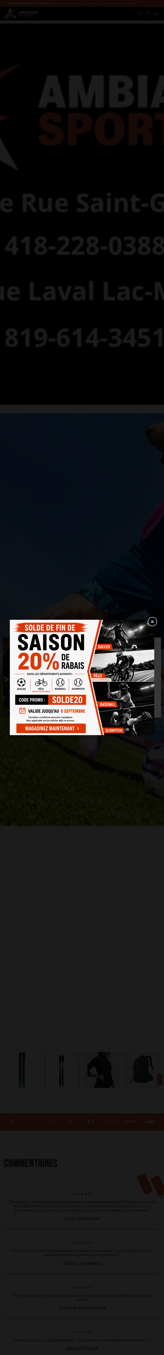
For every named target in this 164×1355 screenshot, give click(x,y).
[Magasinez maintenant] (50, 727)
